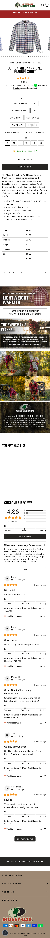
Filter (26, 569)
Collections (20, 63)
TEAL (34, 110)
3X (41, 143)
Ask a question (13, 272)
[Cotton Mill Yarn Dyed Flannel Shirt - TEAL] (12, 485)
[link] (25, 78)
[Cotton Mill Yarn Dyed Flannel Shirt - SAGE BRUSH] (7, 487)
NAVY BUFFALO (12, 132)
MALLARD (32, 125)
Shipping (16, 88)
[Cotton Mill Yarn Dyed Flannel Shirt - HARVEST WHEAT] (10, 485)
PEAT (34, 103)
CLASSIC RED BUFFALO (34, 132)
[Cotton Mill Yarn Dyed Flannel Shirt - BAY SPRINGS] (15, 485)
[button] (35, 510)
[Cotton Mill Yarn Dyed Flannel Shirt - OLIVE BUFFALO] (4, 485)
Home (11, 63)
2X (34, 143)
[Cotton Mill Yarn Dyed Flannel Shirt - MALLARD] (10, 487)
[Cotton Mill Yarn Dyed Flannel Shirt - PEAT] (7, 485)
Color (25, 98)
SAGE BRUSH (17, 125)
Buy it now (25, 167)
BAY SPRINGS (16, 117)
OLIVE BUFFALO (20, 103)
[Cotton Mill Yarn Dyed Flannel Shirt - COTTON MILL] (4, 487)
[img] (37, 545)
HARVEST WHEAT (20, 110)
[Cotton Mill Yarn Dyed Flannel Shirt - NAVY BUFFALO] (12, 487)
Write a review (25, 536)
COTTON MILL (32, 117)
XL (27, 143)
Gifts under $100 (33, 63)
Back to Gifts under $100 (27, 861)
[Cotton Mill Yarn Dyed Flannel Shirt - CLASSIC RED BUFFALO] (15, 487)
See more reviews (25, 839)
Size (25, 138)
